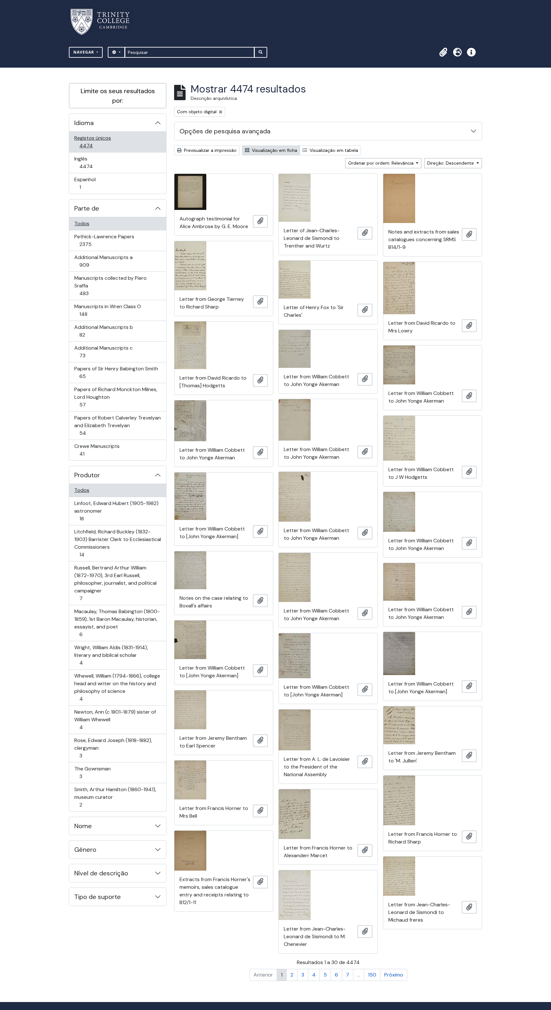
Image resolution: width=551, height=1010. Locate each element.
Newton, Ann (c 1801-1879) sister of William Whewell (115, 719)
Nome (83, 826)
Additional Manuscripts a (103, 261)
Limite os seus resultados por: (118, 96)
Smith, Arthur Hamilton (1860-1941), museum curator (115, 797)
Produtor (87, 475)
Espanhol (89, 183)
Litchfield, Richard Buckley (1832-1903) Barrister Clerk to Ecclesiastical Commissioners (117, 543)
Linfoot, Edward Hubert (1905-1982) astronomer (116, 511)
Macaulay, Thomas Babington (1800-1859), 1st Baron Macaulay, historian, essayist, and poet (117, 623)
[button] (443, 52)
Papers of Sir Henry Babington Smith (116, 372)
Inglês (95, 162)
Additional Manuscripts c (103, 351)
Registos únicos (95, 141)
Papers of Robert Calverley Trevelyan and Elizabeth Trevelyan (117, 425)
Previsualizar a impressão (210, 150)
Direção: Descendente (451, 163)
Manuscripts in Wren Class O (107, 310)
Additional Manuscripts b (103, 330)
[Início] (103, 22)
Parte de (86, 208)
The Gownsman (92, 772)
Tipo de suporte (97, 897)
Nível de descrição (101, 873)
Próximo (393, 974)
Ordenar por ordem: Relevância (381, 163)
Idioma (84, 123)
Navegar (84, 52)
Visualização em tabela (333, 150)
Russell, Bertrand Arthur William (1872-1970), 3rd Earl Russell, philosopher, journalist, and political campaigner (115, 583)
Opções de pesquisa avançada (225, 131)
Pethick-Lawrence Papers (104, 240)
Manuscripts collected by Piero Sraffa (110, 285)
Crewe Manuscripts (97, 449)
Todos (81, 223)
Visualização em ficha (274, 150)
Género (85, 849)
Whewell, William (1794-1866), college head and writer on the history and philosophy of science (117, 687)
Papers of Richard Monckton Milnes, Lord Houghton (115, 397)
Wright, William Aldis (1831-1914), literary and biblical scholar (111, 655)
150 (372, 974)
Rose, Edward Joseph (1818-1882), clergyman (113, 748)
